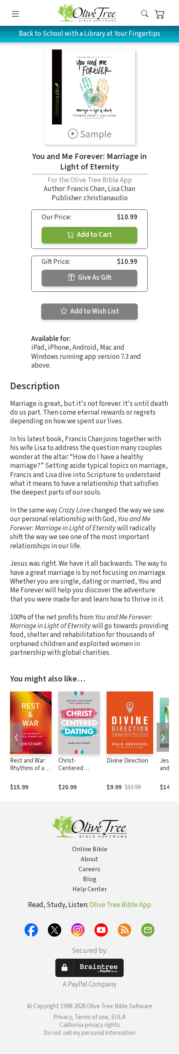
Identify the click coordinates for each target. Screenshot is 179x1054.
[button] (144, 14)
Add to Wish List (94, 311)
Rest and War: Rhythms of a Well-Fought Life (28, 772)
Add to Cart (94, 235)
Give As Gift (94, 278)
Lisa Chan (121, 189)
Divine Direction (127, 760)
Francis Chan (85, 189)
